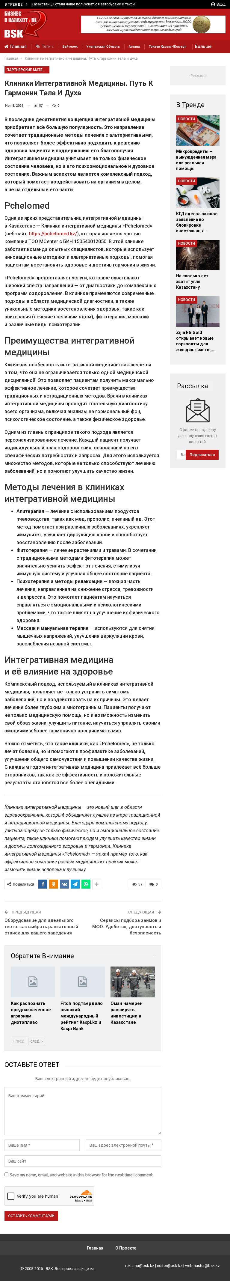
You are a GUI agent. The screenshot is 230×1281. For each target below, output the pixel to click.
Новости (186, 119)
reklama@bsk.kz (139, 1265)
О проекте (125, 1248)
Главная (18, 46)
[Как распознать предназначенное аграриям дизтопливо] (33, 982)
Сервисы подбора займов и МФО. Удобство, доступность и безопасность (126, 927)
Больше (203, 46)
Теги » (48, 46)
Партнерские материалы (28, 70)
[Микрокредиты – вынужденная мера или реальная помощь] (198, 130)
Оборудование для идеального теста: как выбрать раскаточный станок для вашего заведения (41, 927)
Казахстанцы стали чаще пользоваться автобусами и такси (83, 4)
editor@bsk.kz (169, 1265)
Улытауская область (103, 47)
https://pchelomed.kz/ (53, 234)
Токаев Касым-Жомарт (167, 47)
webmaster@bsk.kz (202, 1265)
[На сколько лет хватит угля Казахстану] (198, 255)
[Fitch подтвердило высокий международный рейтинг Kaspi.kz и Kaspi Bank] (82, 982)
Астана (134, 47)
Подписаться (202, 454)
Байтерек (70, 47)
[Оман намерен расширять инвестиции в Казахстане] (133, 982)
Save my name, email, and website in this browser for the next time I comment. (82, 1174)
